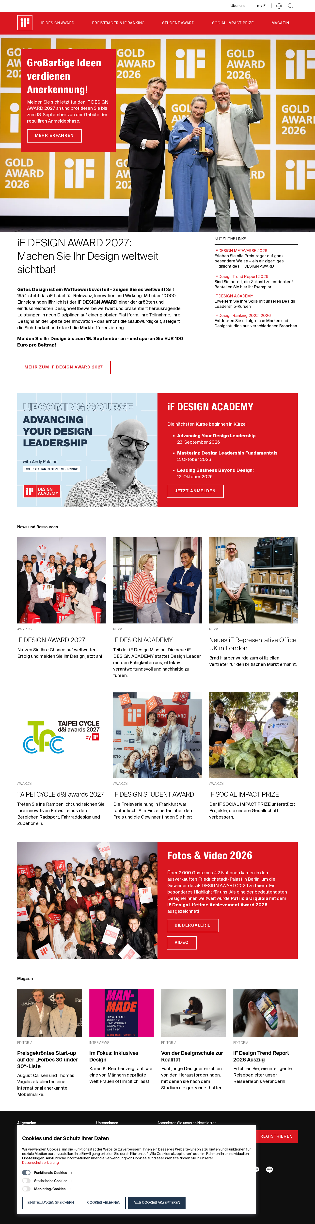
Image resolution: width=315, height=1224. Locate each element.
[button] (279, 6)
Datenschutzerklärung (40, 1163)
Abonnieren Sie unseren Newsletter (187, 1123)
